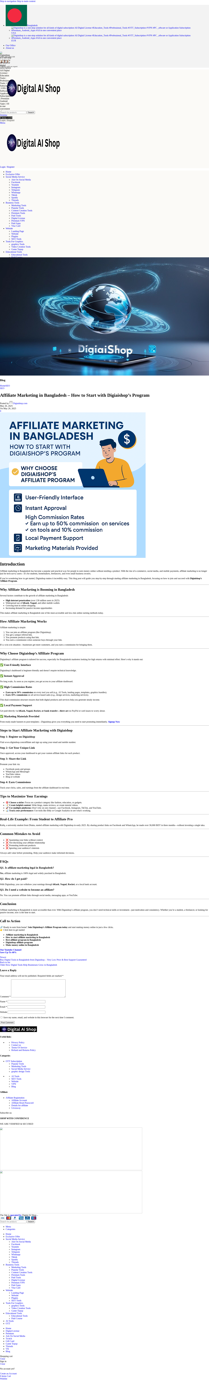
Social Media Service (20, 1069)
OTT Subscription (14, 1061)
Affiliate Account (19, 1100)
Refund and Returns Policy (23, 1050)
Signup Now (114, 722)
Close (2, 1359)
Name (3, 1001)
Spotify (14, 197)
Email (3, 1007)
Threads (15, 200)
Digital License (18, 218)
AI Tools (15, 1076)
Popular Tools (17, 208)
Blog (13, 1086)
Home (3, 386)
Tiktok (14, 195)
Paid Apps (16, 223)
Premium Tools (18, 213)
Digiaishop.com (20, 403)
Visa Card (15, 226)
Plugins (14, 236)
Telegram (15, 190)
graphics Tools (17, 244)
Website (14, 234)
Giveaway (16, 1108)
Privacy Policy (17, 1042)
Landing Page (17, 231)
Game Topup (17, 249)
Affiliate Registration (15, 1098)
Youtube (15, 185)
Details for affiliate (19, 1105)
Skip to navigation (8, 1)
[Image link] (18, 1031)
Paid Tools (16, 215)
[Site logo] (35, 109)
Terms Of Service (19, 1047)
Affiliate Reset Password (22, 1103)
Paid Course (16, 1318)
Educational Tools (19, 254)
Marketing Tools (18, 205)
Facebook (15, 182)
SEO (8, 386)
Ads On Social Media (21, 179)
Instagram (15, 187)
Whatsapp (15, 192)
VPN (13, 1084)
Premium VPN (18, 221)
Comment (5, 996)
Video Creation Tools (21, 247)
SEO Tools (16, 239)
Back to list (5, 962)
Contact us (16, 1045)
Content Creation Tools (21, 210)
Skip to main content (26, 1)
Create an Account (8, 1373)
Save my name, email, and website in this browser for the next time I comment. (38, 1017)
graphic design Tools (20, 1071)
